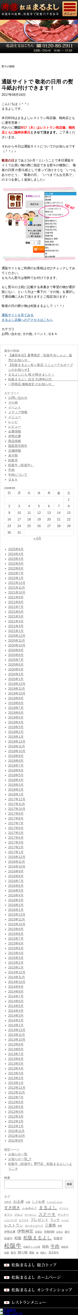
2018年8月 (16, 760)
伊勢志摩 (14, 436)
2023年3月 (16, 559)
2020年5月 (16, 669)
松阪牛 (13, 1245)
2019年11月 (16, 688)
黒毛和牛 (54, 1252)
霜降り (43, 1252)
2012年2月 (16, 1121)
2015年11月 (16, 919)
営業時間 (49, 1231)
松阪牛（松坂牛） (21, 465)
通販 (31, 1252)
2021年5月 (16, 616)
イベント (40, 334)
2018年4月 (16, 780)
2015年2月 (16, 962)
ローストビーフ (34, 1225)
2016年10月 (16, 866)
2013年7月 (16, 1054)
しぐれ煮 (38, 1201)
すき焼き (12, 1207)
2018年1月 (16, 794)
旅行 (67, 1231)
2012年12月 (16, 1087)
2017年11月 (16, 804)
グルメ (18, 1214)
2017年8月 (16, 818)
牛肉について (17, 474)
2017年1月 (16, 852)
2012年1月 (16, 1126)
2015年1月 (16, 967)
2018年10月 (16, 751)
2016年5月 (16, 890)
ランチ (55, 1220)
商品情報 (14, 441)
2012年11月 (16, 1092)
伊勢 (60, 1226)
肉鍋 (6, 1252)
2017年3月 (16, 842)
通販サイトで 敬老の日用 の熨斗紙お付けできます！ (37, 85)
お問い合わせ (11, 334)
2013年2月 (16, 1078)
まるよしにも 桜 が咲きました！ (31, 374)
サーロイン (31, 1214)
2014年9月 (16, 986)
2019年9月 (16, 698)
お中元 (7, 1202)
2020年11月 (16, 640)
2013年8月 (16, 1049)
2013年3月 (16, 1073)
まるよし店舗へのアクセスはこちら (27, 320)
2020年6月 (16, 664)
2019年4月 (16, 722)
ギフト (8, 1214)
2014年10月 (16, 982)
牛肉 (11, 470)
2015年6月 (16, 943)
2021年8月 (16, 602)
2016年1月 (16, 910)
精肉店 (64, 1246)
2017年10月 (16, 809)
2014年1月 (16, 1025)
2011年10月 (16, 1136)
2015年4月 (16, 953)
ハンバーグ (10, 1220)
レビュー (14, 426)
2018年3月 (16, 785)
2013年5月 (16, 1063)
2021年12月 (16, 583)
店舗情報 (14, 450)
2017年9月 (16, 813)
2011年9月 (15, 1140)
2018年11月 (16, 746)
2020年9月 (16, 650)
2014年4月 (16, 1010)
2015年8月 (16, 934)
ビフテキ (24, 1220)
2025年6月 (16, 549)
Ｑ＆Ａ (52, 334)
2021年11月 (16, 587)
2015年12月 (16, 914)
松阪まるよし (37, 1237)
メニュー (14, 417)
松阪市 (13, 460)
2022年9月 (16, 563)
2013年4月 (16, 1068)
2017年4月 (16, 837)
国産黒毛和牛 (17, 446)
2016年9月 (16, 871)
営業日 (38, 1231)
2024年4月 (16, 554)
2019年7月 (16, 708)
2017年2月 (16, 847)
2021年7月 (16, 607)
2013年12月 (16, 1030)
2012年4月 (16, 1111)
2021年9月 (16, 597)
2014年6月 (16, 1001)
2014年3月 (16, 1015)
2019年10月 (16, 693)
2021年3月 (16, 626)
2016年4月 (16, 895)
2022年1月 (16, 578)
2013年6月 (16, 1059)
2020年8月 (16, 655)
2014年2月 (16, 1020)
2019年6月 (16, 712)
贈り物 (22, 1252)
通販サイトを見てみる (18, 315)
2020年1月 (16, 679)
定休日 (59, 1232)
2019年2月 (16, 732)
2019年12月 (16, 684)
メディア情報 (17, 412)
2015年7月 (16, 938)
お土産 (18, 1201)
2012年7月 (16, 1097)
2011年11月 (16, 1131)
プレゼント (39, 1220)
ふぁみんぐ (29, 1208)
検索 (69, 1184)
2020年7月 (16, 660)
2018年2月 (16, 789)
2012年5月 (16, 1107)
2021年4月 (16, 621)
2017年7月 (16, 823)
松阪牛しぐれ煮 (31, 1246)
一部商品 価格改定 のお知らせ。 (31, 384)
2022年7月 (16, 573)
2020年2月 (16, 674)
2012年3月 (16, 1116)
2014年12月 (16, 972)
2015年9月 (16, 929)
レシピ (13, 422)
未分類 (13, 455)
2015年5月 (16, 948)
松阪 (18, 1238)
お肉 (28, 1202)
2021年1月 (16, 631)
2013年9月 (16, 1044)
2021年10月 (16, 592)
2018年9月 (16, 756)
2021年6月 (16, 611)
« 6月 (37, 538)
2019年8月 (16, 703)
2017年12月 (16, 799)
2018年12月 (16, 741)
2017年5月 (16, 833)
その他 (27, 334)
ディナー (63, 1214)
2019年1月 (16, 736)
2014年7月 (16, 996)
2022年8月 (16, 568)
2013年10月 (16, 1039)
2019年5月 (16, 717)
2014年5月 (16, 1006)
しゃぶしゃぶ (54, 1201)
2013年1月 (16, 1083)
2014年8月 (16, 991)
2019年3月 (16, 727)
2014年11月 (16, 977)
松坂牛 (8, 1238)
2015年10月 (16, 924)
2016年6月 (16, 885)
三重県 (50, 1225)
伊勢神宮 (25, 1231)
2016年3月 (16, 900)
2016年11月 (16, 861)
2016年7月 (16, 881)
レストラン (13, 1225)
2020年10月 (16, 645)
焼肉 (45, 1246)
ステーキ (47, 1214)
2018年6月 (16, 770)
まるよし (48, 1207)
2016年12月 (16, 857)
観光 (13, 1252)
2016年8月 (16, 876)
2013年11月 (16, 1035)
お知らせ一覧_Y (19, 1159)
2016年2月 (16, 905)
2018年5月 (16, 775)
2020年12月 (16, 635)
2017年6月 (16, 828)
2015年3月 (16, 958)
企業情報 (14, 431)
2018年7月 (16, 765)
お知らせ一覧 (17, 1154)
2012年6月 (16, 1102)
